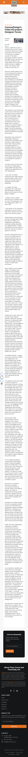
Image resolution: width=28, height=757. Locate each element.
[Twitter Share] (1, 377)
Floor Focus (8, 25)
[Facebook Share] (1, 374)
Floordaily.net (11, 681)
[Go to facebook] (11, 690)
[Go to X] (14, 690)
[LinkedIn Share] (1, 380)
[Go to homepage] (14, 4)
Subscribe (10, 651)
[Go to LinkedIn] (17, 690)
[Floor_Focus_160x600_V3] (14, 12)
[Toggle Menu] (4, 2)
